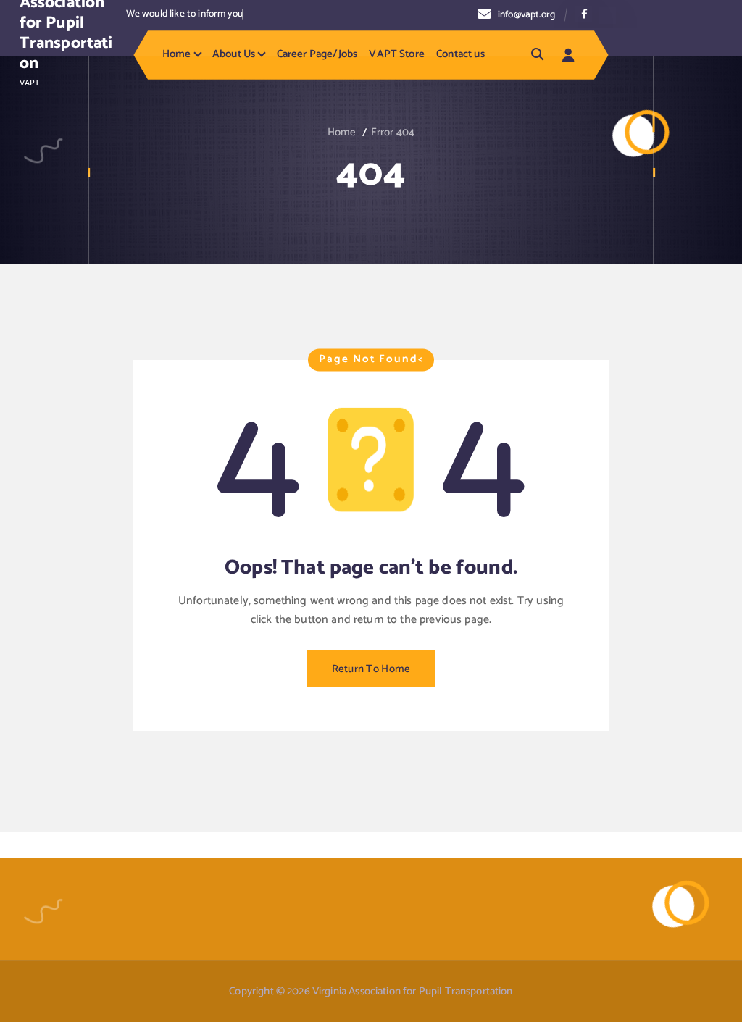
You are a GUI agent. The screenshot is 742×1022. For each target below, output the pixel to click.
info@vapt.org (526, 14)
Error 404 (392, 132)
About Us (233, 54)
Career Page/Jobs (317, 54)
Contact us (460, 54)
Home (176, 54)
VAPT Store (397, 54)
